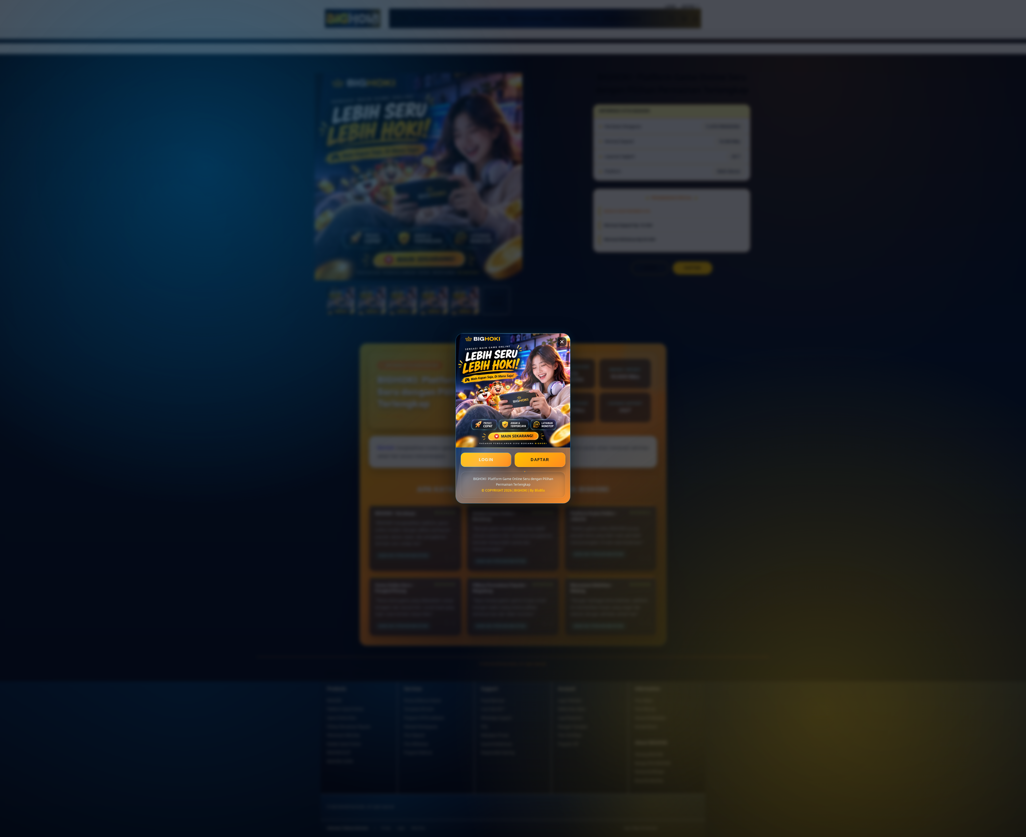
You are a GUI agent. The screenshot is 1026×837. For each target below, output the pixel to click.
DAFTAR (540, 460)
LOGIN (486, 460)
